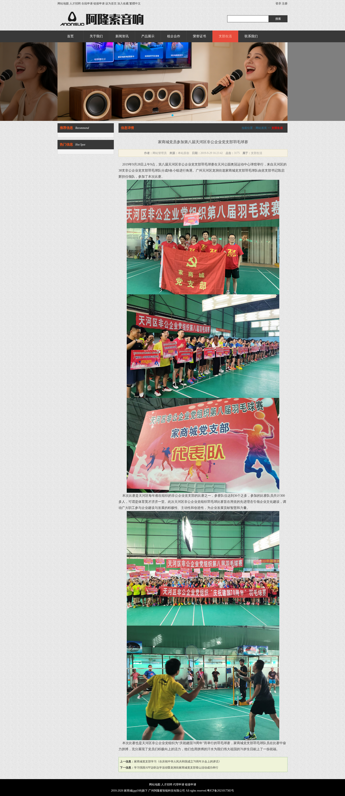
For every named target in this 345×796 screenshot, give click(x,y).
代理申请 (178, 784)
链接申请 (99, 3)
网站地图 (63, 3)
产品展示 (147, 36)
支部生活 (225, 36)
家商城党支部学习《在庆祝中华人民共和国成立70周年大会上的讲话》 (177, 761)
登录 (278, 3)
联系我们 (251, 36)
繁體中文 (135, 3)
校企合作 (173, 36)
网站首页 (261, 128)
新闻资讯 (122, 36)
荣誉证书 (199, 36)
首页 (70, 36)
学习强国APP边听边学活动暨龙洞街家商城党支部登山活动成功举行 (176, 767)
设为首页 (111, 3)
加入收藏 (123, 3)
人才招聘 (75, 3)
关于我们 (96, 36)
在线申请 (87, 3)
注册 (285, 3)
